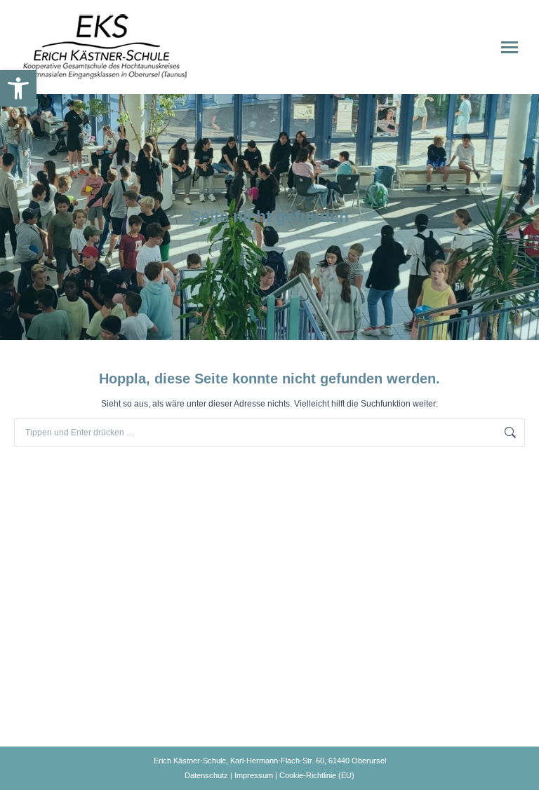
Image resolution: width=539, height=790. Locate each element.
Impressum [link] (253, 775)
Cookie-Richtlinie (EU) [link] (316, 775)
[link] (18, 88)
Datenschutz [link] (206, 775)
